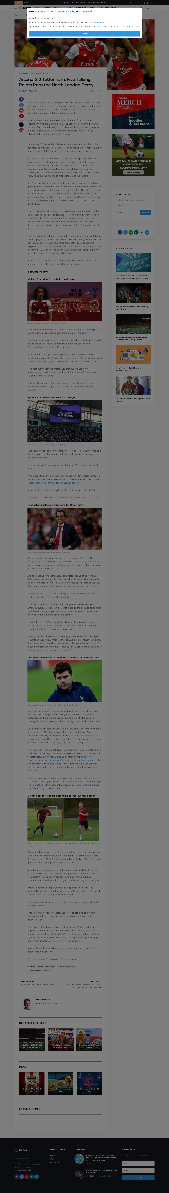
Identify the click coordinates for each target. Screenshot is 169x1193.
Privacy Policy (69, 11)
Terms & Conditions (51, 11)
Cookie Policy (87, 11)
